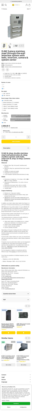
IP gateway (13, 251)
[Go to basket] (29, 5)
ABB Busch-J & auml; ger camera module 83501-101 (17, 199)
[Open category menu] (2, 5)
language (4, 382)
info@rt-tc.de (8, 276)
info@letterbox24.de (10, 288)
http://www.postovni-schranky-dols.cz (16, 277)
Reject (8, 407)
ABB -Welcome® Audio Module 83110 (23, 324)
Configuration (23, 407)
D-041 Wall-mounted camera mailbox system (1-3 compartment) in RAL (23, 357)
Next (28, 9)
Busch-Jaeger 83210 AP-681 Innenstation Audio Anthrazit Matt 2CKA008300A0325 (7, 325)
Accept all (16, 403)
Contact (3, 374)
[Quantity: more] (29, 137)
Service (3, 379)
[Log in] (27, 5)
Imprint (3, 400)
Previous (5, 9)
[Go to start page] (16, 4)
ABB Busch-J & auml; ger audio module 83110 (15, 197)
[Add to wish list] (3, 69)
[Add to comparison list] (7, 69)
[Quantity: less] (3, 137)
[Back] (26, 305)
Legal (3, 377)
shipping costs (14, 127)
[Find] (6, 5)
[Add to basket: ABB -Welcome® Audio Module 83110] (24, 332)
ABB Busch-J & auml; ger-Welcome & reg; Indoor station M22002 (14, 247)
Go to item (8, 365)
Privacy (7, 400)
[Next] (29, 305)
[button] (4, 45)
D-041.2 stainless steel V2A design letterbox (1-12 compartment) (8, 357)
